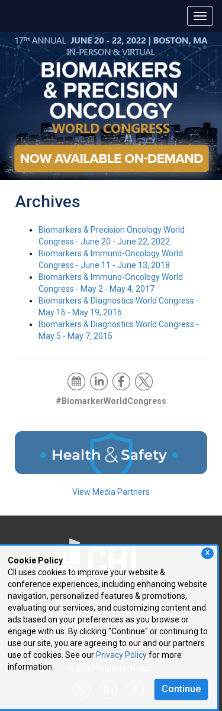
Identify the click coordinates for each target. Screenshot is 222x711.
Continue (181, 688)
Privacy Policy (121, 655)
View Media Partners (111, 492)
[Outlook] (77, 380)
